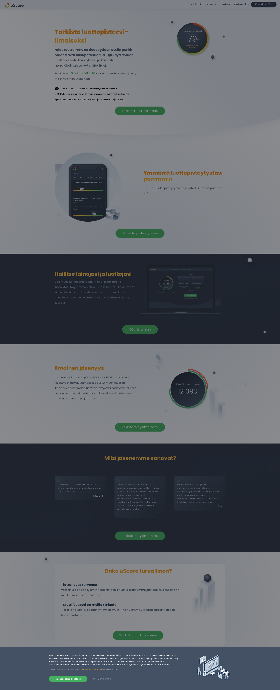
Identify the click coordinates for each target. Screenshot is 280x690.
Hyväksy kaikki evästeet (68, 678)
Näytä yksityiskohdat (102, 679)
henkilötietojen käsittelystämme (92, 670)
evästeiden (64, 670)
